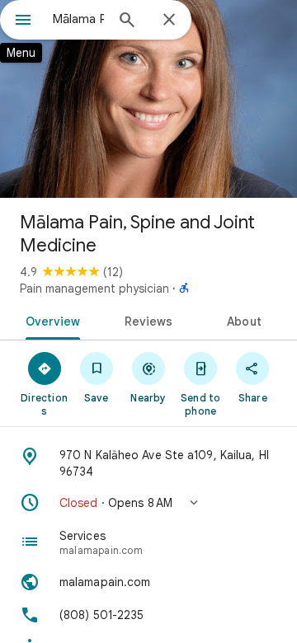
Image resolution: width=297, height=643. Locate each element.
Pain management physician (94, 288)
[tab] (49, 320)
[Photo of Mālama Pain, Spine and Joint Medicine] (148, 99)
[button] (148, 502)
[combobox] (78, 19)
